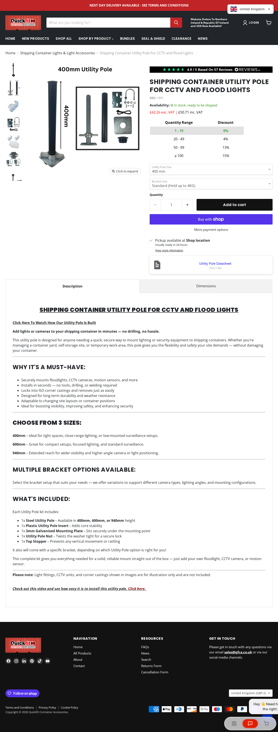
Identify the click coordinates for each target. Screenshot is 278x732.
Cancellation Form (154, 672)
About (77, 659)
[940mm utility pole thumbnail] (13, 70)
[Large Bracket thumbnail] (13, 142)
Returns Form (151, 666)
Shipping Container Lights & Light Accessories (57, 53)
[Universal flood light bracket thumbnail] (13, 106)
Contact (79, 666)
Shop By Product (95, 38)
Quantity (156, 195)
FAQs (145, 647)
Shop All (64, 38)
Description (73, 286)
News (203, 38)
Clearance (181, 38)
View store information (169, 250)
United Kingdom (248, 693)
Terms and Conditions (19, 707)
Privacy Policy (47, 707)
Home (10, 38)
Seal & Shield (153, 38)
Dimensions (206, 286)
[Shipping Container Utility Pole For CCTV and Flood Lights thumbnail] (13, 88)
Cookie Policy (69, 707)
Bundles (127, 38)
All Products (82, 653)
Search (146, 659)
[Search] (176, 23)
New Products (35, 38)
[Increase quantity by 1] (187, 205)
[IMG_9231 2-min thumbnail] (13, 177)
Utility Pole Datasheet (215, 263)
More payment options (211, 229)
